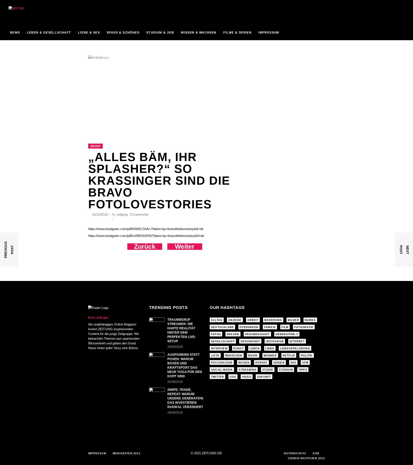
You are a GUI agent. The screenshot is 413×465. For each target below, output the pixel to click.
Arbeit (253, 320)
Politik (306, 355)
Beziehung (273, 320)
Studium (286, 369)
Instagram (275, 341)
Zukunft (264, 376)
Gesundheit (250, 341)
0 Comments (139, 214)
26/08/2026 (175, 346)
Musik (253, 355)
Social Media (222, 369)
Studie (267, 369)
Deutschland (222, 327)
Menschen (233, 355)
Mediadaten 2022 (126, 453)
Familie (270, 327)
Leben (255, 348)
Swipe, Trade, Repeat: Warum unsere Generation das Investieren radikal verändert (185, 398)
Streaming (247, 369)
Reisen (244, 362)
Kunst (238, 348)
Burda (310, 320)
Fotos (216, 334)
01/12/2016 (100, 214)
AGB (316, 453)
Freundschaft (257, 334)
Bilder (95, 146)
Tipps (303, 369)
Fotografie (303, 327)
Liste (215, 355)
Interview (219, 348)
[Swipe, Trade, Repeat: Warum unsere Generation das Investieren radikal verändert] (157, 393)
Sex (293, 362)
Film (285, 327)
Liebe (269, 348)
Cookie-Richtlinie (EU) (306, 458)
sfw (305, 362)
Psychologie (222, 362)
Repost (261, 362)
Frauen (233, 334)
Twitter (217, 376)
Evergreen (249, 327)
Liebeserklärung (295, 348)
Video (246, 376)
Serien (279, 362)
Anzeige (234, 320)
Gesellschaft (223, 341)
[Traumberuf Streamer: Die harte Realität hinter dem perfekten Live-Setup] (157, 323)
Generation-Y (287, 334)
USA (233, 376)
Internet (297, 341)
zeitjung (122, 214)
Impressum (97, 453)
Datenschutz (295, 453)
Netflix (289, 355)
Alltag (216, 320)
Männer (270, 355)
